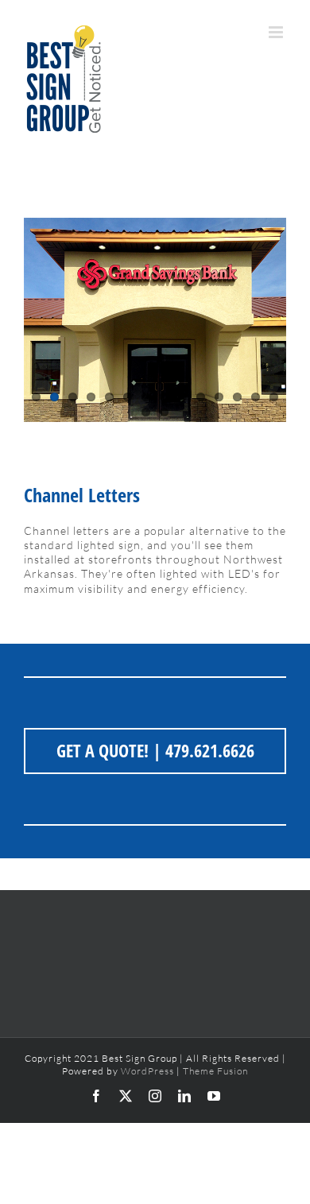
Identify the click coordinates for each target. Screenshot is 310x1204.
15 (145, 412)
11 (219, 397)
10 (200, 397)
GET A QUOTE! (102, 750)
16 (164, 412)
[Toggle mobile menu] (277, 32)
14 (273, 397)
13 (255, 397)
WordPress (147, 1071)
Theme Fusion (215, 1071)
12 (237, 397)
